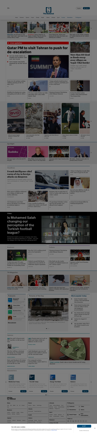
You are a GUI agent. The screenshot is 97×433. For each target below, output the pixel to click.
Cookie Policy (54, 430)
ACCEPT (84, 426)
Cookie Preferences (84, 430)
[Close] (94, 428)
